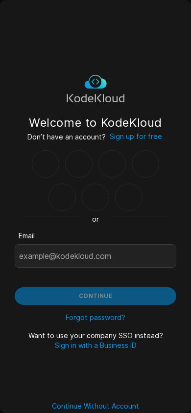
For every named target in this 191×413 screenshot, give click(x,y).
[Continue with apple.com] (129, 197)
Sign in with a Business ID (96, 345)
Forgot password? (95, 317)
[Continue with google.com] (45, 164)
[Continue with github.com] (79, 164)
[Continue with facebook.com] (112, 164)
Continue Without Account (95, 406)
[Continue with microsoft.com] (145, 164)
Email (27, 235)
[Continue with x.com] (95, 197)
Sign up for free (136, 136)
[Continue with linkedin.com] (62, 197)
